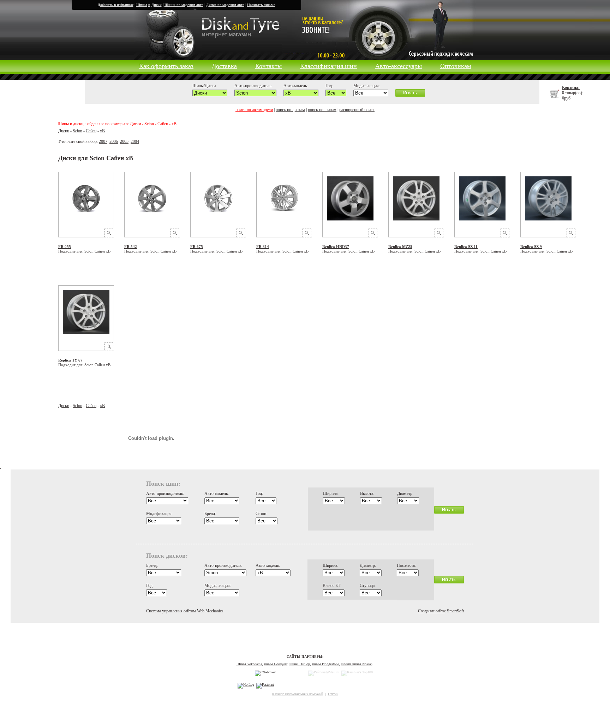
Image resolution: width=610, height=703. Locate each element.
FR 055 (64, 246)
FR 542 (130, 246)
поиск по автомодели (254, 109)
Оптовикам (455, 65)
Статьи (333, 694)
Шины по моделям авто (184, 5)
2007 (103, 141)
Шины (141, 5)
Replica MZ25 (400, 246)
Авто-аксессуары (398, 65)
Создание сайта (431, 610)
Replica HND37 (335, 246)
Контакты (268, 65)
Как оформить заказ (166, 65)
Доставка (224, 65)
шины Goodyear (275, 664)
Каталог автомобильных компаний (297, 694)
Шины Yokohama (249, 664)
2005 (124, 141)
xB (102, 130)
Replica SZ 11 (466, 246)
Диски (156, 5)
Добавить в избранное (115, 5)
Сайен (91, 130)
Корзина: (571, 87)
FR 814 (262, 246)
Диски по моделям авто (225, 5)
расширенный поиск (357, 109)
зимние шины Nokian (356, 664)
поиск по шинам (322, 109)
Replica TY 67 (70, 360)
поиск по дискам (290, 109)
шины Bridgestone (325, 664)
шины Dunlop (299, 664)
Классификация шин (328, 65)
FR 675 (196, 246)
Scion (77, 130)
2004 (135, 141)
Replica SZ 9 (531, 246)
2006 (113, 141)
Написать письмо (261, 5)
